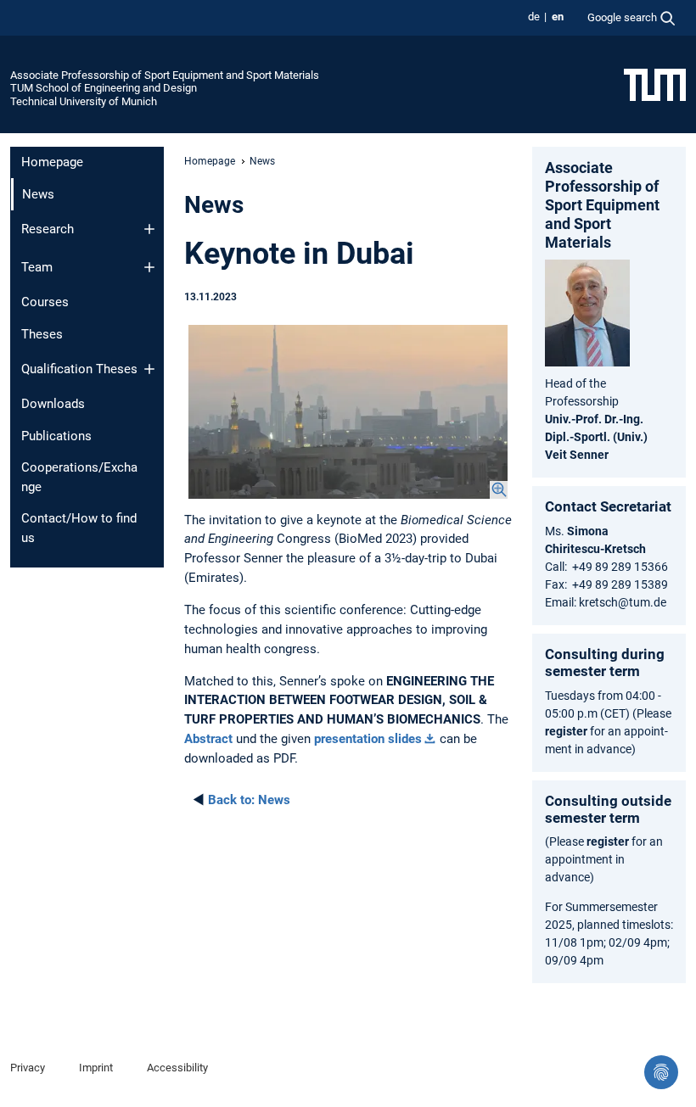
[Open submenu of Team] (149, 267)
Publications (56, 436)
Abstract (208, 738)
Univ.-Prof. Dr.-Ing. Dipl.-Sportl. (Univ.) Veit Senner (596, 436)
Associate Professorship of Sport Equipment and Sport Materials (164, 75)
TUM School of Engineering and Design (103, 87)
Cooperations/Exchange (79, 477)
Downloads (53, 403)
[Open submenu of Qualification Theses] (149, 369)
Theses (42, 334)
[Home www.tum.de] (655, 84)
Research (47, 229)
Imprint (96, 1067)
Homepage (52, 162)
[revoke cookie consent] (661, 1072)
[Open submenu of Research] (149, 229)
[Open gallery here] (348, 412)
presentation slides (368, 738)
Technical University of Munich (83, 101)
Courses (45, 302)
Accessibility (177, 1067)
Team (37, 267)
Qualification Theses (79, 369)
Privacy (27, 1067)
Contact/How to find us (79, 528)
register (566, 731)
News (249, 800)
